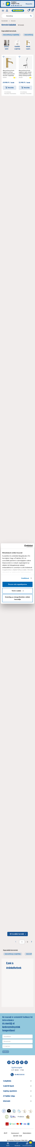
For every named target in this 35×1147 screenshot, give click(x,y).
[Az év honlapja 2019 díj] (19, 1111)
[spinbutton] (22, 942)
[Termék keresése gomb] (31, 16)
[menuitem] (3, 10)
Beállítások (25, 578)
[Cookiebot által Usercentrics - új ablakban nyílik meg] (25, 546)
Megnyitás (29, 4)
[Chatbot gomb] (30, 1142)
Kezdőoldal (5, 21)
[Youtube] (13, 1062)
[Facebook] (9, 1062)
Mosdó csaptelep (28, 48)
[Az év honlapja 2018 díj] (14, 1111)
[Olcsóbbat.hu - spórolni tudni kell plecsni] (20, 1117)
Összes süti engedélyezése (17, 584)
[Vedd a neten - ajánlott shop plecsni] (13, 1117)
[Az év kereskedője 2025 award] (28, 1117)
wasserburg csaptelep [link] (11, 35)
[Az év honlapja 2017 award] (30, 1111)
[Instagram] (26, 1062)
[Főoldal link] (18, 10)
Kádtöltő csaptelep (17, 48)
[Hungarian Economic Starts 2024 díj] (4, 1111)
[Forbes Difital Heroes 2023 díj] (9, 1111)
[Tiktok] (17, 1062)
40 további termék (17, 934)
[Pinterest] (22, 1062)
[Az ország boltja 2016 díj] (24, 1111)
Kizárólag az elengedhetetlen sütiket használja (17, 598)
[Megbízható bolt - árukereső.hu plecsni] (7, 1117)
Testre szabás (16, 590)
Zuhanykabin (6, 48)
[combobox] (17, 16)
